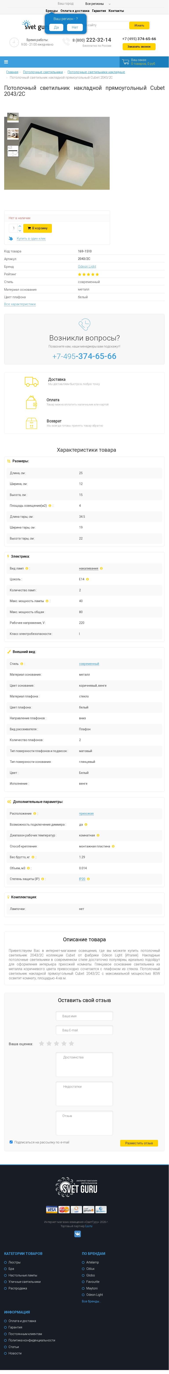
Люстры (14, 1262)
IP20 (82, 879)
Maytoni (92, 1288)
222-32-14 (92, 40)
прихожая (86, 813)
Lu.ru (88, 1226)
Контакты (116, 10)
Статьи (14, 1347)
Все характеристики (20, 304)
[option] (13, 117)
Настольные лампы (23, 1275)
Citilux (90, 1268)
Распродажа (18, 1288)
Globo (90, 1275)
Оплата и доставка (74, 10)
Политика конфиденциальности (32, 1340)
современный (89, 664)
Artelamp (92, 1262)
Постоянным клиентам (25, 1334)
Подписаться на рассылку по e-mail (42, 1142)
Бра (11, 1268)
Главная (12, 72)
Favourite (92, 1281)
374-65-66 (139, 39)
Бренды (52, 10)
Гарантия (99, 10)
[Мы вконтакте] (76, 1236)
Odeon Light (87, 266)
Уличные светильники (25, 1281)
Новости (15, 1353)
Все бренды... (91, 1301)
